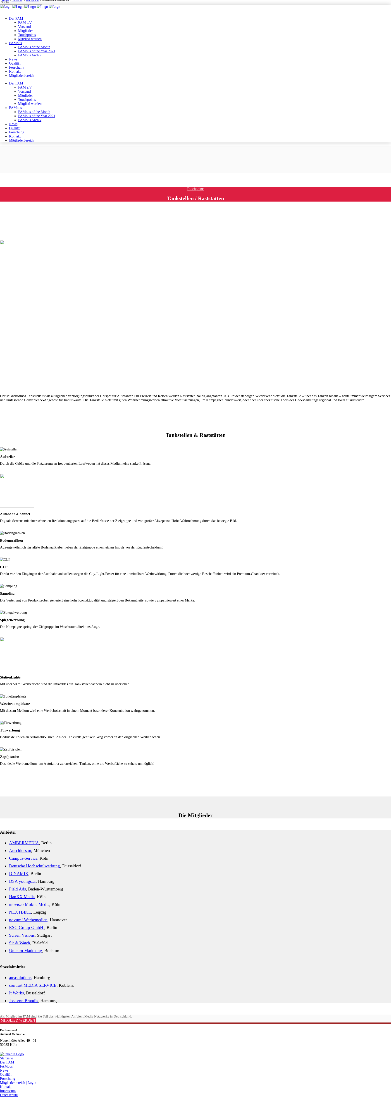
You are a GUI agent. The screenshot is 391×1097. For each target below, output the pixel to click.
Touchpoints (195, 189)
